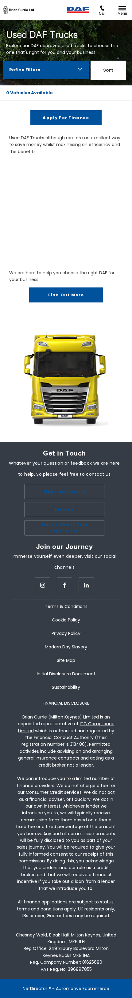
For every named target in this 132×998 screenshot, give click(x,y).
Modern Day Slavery (66, 647)
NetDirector (36, 988)
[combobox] (108, 71)
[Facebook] (64, 585)
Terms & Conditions (66, 606)
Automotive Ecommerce (82, 988)
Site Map (66, 660)
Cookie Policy (66, 620)
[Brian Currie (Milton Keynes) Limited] (18, 10)
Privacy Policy (66, 633)
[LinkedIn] (86, 585)
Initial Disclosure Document (66, 674)
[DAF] (78, 10)
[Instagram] (42, 585)
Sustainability (66, 687)
